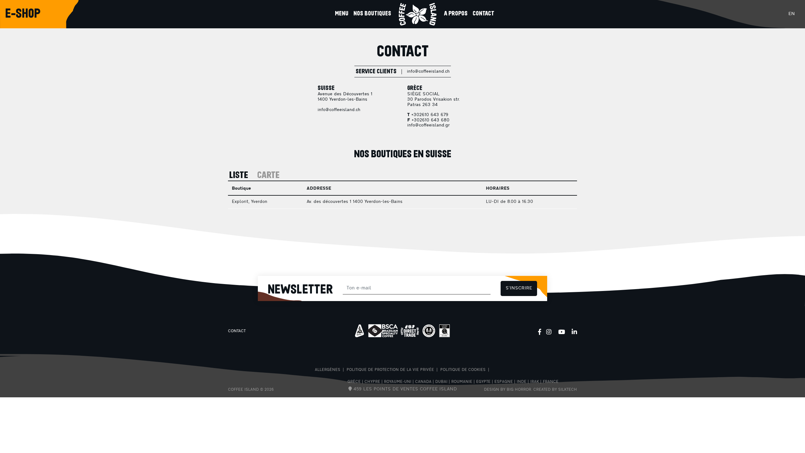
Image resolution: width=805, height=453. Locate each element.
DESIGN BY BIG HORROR (507, 390)
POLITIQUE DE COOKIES (463, 370)
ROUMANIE (461, 382)
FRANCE (550, 382)
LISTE (238, 175)
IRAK (534, 382)
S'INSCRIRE (519, 288)
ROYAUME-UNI (397, 382)
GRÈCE (354, 382)
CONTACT (237, 331)
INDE (521, 382)
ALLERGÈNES (327, 370)
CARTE (268, 175)
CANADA (423, 382)
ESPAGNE (503, 382)
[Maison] (417, 14)
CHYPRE (372, 382)
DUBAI (441, 382)
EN (791, 14)
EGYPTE (483, 382)
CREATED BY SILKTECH (555, 390)
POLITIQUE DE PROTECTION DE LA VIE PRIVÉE (390, 370)
